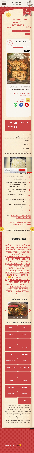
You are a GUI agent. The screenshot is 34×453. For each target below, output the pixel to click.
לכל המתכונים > (17, 31)
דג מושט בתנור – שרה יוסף (16, 285)
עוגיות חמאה (28, 417)
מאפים (24, 334)
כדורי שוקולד (19, 407)
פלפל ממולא (28, 421)
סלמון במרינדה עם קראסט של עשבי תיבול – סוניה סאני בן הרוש (17, 271)
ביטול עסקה (19, 405)
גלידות (11, 334)
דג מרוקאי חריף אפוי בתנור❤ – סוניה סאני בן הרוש (18, 249)
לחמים (11, 347)
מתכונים (27, 407)
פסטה (24, 361)
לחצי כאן (23, 95)
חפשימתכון (8, 14)
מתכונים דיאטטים (11, 367)
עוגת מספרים (10, 413)
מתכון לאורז (24, 347)
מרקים (24, 400)
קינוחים (24, 380)
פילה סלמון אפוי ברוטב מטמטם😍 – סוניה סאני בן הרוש (18, 277)
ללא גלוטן (11, 394)
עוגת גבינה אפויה (18, 421)
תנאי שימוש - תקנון (24, 423)
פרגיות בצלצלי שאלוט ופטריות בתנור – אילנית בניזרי (17, 291)
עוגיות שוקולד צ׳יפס (17, 417)
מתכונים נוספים (23, 217)
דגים (22, 122)
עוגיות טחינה (8, 415)
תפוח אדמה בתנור (26, 413)
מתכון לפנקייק (26, 409)
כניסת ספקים (11, 405)
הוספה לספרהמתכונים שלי (20, 100)
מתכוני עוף (11, 387)
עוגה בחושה (28, 411)
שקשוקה (17, 413)
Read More (22, 169)
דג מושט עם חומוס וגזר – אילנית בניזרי (17, 282)
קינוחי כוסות (24, 354)
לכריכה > (26, 31)
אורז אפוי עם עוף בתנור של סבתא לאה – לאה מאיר (17, 266)
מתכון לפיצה (18, 409)
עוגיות (11, 328)
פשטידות (24, 387)
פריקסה (23, 415)
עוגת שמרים (20, 411)
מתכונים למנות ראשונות (24, 368)
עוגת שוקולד (11, 407)
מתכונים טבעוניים (11, 361)
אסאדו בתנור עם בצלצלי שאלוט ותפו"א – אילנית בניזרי (18, 254)
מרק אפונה (29, 415)
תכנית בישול (14, 423)
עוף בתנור (16, 419)
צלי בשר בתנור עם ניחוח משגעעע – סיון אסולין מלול (18, 261)
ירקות (11, 341)
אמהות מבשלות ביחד (21, 215)
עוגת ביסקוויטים (10, 411)
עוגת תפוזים (10, 409)
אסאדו (7, 423)
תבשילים (24, 394)
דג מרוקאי (23, 419)
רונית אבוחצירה (18, 47)
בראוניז (29, 419)
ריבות (11, 354)
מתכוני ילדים (24, 374)
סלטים (11, 380)
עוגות (24, 328)
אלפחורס (8, 417)
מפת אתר (27, 405)
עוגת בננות (17, 415)
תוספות (11, 374)
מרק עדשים (9, 419)
